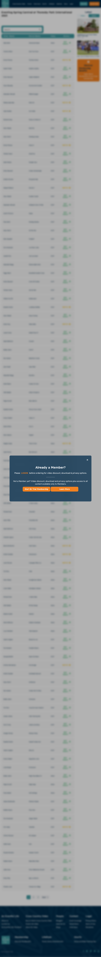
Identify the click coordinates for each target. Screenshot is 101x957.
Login (25, 473)
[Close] (87, 460)
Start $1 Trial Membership (36, 489)
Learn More (64, 489)
